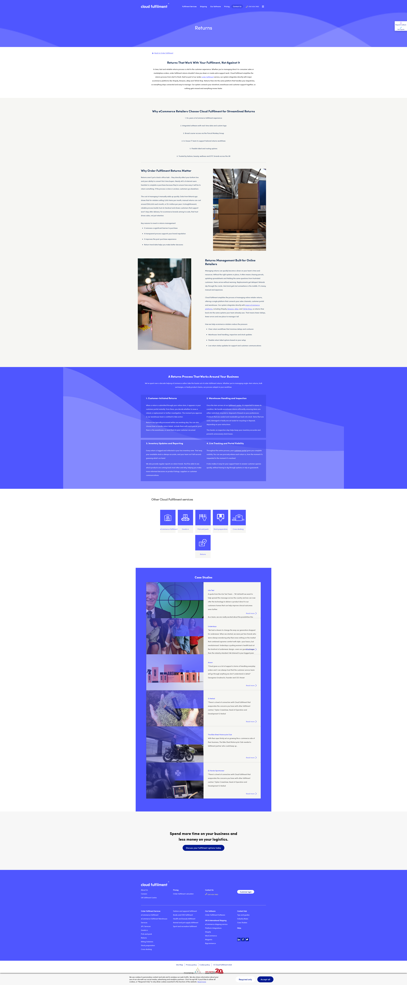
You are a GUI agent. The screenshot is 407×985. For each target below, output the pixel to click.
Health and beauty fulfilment (184, 919)
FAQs (239, 928)
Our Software (215, 6)
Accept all (265, 979)
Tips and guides (243, 915)
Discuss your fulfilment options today (203, 847)
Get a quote (400, 29)
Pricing (227, 6)
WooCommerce (211, 936)
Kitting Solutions (147, 941)
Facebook (243, 939)
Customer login (246, 892)
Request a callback (400, 25)
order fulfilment (207, 77)
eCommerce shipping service (216, 924)
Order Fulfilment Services (150, 911)
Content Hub (242, 911)
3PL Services (146, 926)
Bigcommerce (210, 943)
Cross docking (146, 949)
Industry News (242, 919)
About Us (144, 890)
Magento (208, 939)
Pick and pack (146, 934)
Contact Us (237, 6)
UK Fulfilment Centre (149, 897)
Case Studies (242, 922)
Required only (245, 979)
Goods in (144, 930)
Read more (201, 982)
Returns (144, 938)
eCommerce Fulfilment (149, 915)
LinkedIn (239, 939)
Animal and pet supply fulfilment (185, 922)
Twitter (247, 939)
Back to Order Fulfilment (163, 53)
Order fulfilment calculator (183, 894)
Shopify (208, 932)
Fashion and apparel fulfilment (185, 911)
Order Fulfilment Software (215, 915)
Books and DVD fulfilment (183, 915)
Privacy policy (191, 965)
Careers (144, 894)
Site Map (179, 965)
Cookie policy (204, 965)
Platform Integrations (213, 928)
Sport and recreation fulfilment (185, 926)
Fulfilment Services (189, 6)
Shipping (203, 6)
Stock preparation (148, 945)
